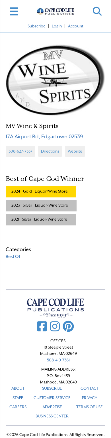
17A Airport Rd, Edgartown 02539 (44, 136)
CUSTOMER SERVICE (52, 397)
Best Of (13, 256)
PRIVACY (89, 397)
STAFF (18, 397)
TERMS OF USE (89, 407)
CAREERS (17, 407)
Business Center (52, 416)
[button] (97, 11)
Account (75, 26)
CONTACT (90, 388)
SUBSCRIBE (52, 388)
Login (57, 26)
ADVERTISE (52, 407)
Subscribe (37, 26)
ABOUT (17, 388)
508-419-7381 (58, 360)
